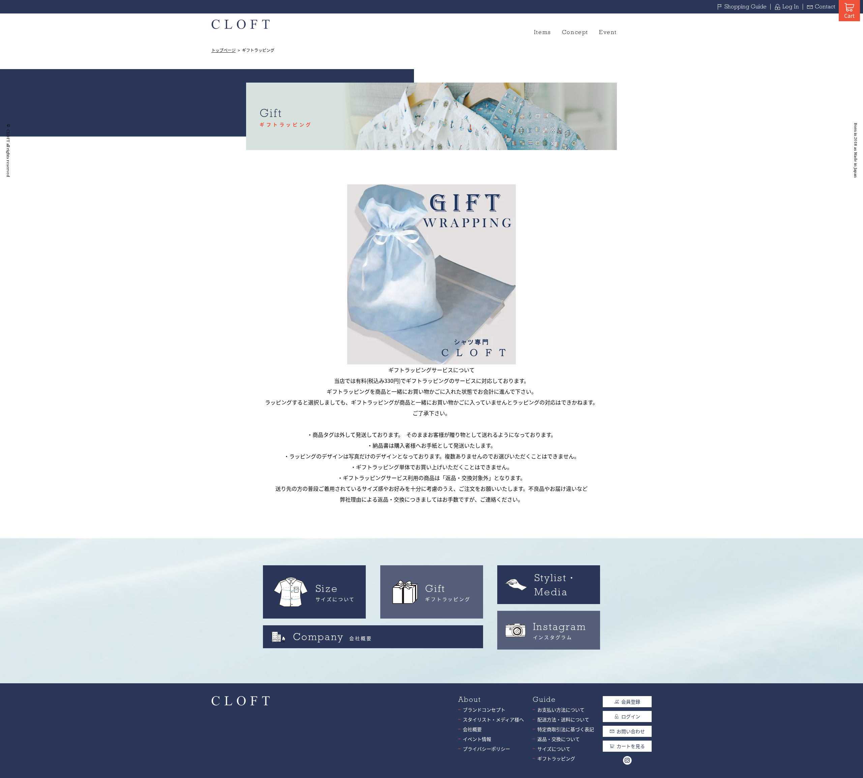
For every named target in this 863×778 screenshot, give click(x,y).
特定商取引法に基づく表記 (565, 729)
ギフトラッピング (556, 758)
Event (608, 32)
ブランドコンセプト (484, 709)
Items (542, 32)
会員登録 (630, 701)
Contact (825, 6)
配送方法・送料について (563, 719)
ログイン (630, 716)
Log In (790, 6)
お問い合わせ (631, 731)
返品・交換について (558, 739)
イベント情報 (477, 739)
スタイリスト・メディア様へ (493, 719)
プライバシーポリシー (486, 748)
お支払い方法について (561, 709)
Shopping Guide (745, 6)
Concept (575, 32)
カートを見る (631, 746)
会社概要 (472, 729)
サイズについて (553, 748)
